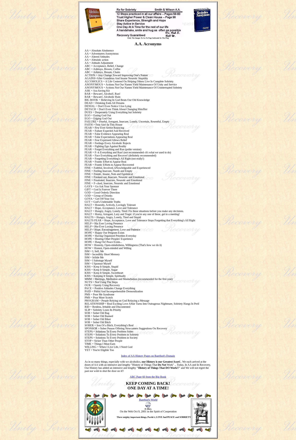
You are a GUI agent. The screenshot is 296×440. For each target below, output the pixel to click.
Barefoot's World (148, 399)
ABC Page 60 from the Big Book (148, 376)
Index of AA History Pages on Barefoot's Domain (148, 355)
